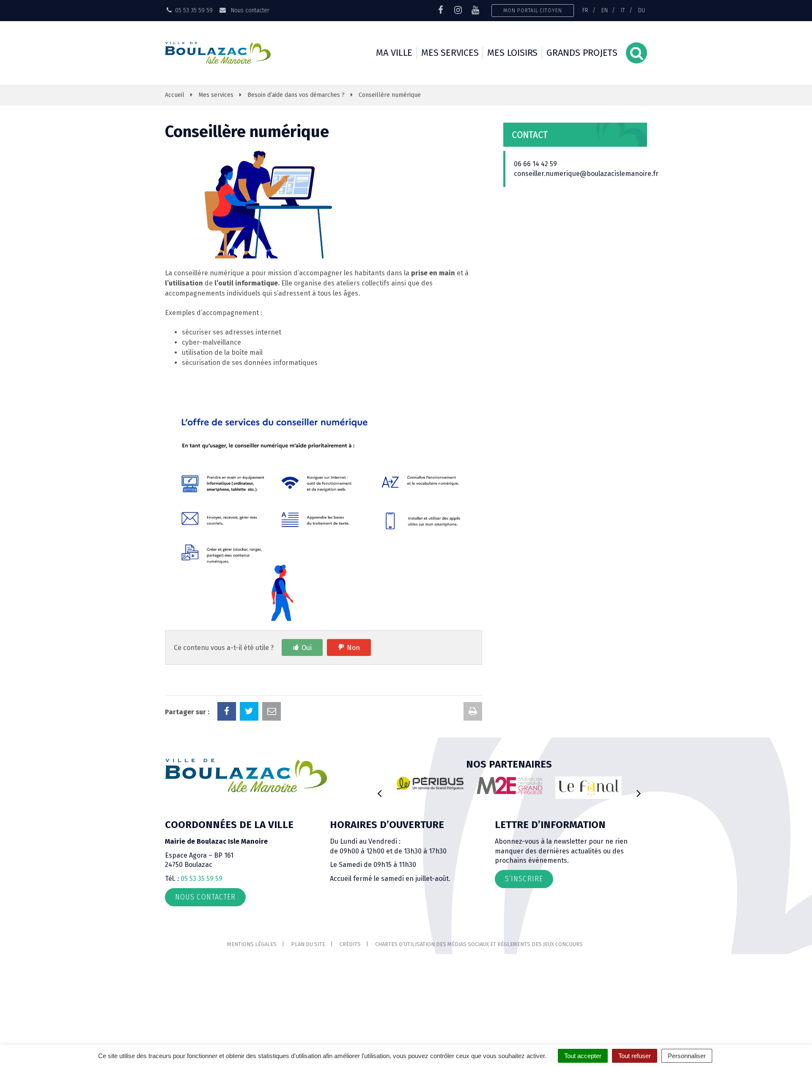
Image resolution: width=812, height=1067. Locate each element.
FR (585, 10)
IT (623, 10)
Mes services (449, 52)
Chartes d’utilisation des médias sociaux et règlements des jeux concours (479, 944)
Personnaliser (687, 1055)
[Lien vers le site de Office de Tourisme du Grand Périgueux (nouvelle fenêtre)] (588, 787)
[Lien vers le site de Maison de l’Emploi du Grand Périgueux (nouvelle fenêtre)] (509, 785)
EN (604, 10)
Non (353, 648)
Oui (307, 648)
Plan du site (308, 944)
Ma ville (394, 52)
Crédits (350, 944)
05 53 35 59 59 (201, 879)
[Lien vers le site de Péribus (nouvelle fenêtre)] (430, 783)
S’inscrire (524, 878)
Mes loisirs (512, 52)
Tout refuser (634, 1055)
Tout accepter (582, 1055)
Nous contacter (249, 10)
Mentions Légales (252, 944)
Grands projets (581, 52)
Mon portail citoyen (532, 10)
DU (641, 10)
